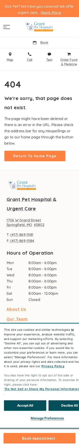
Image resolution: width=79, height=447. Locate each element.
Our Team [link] (17, 319)
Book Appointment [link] (38, 438)
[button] (6, 27)
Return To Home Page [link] (35, 156)
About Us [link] (16, 309)
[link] (39, 26)
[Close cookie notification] (72, 330)
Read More (51, 12)
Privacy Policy (53, 366)
